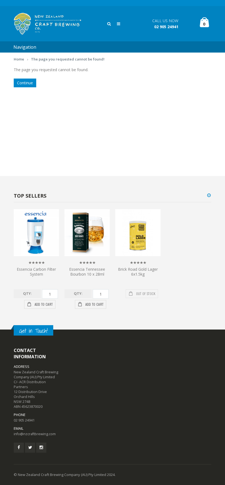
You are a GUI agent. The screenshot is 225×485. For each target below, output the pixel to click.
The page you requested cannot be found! (68, 59)
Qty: (27, 293)
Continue (25, 82)
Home (19, 59)
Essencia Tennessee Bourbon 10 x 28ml (87, 272)
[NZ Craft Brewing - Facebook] (19, 448)
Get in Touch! (33, 330)
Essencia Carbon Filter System (36, 272)
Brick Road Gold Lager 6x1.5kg (138, 272)
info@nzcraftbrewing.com (35, 434)
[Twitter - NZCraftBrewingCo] (30, 448)
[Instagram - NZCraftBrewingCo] (41, 448)
